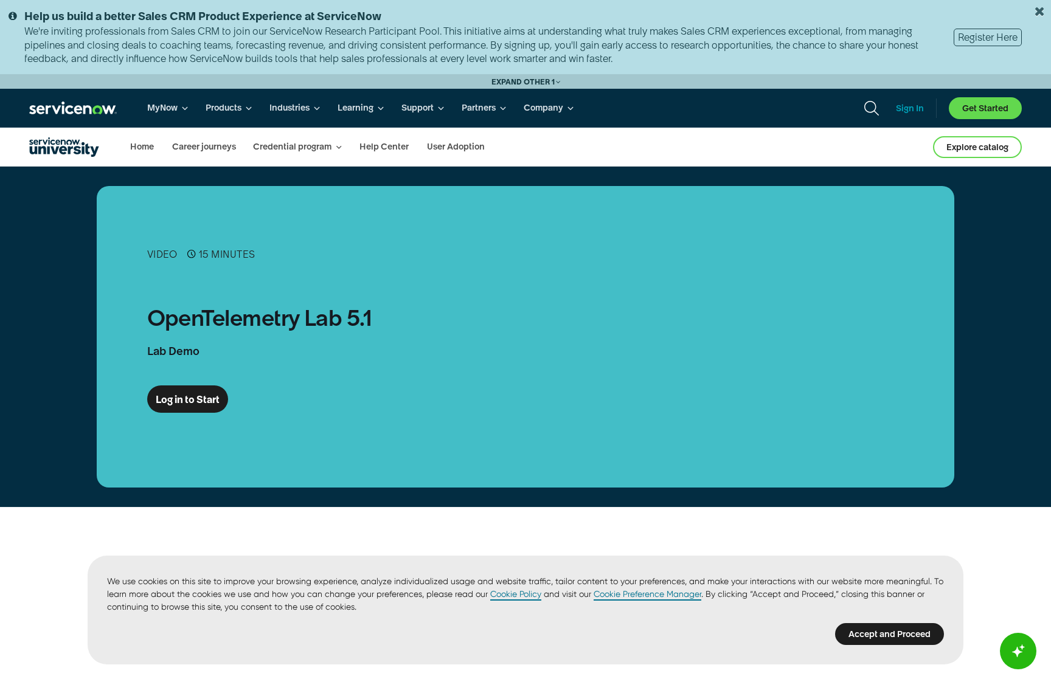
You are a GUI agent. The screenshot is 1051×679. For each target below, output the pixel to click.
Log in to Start (188, 399)
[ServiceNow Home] (73, 108)
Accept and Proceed (889, 634)
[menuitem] (168, 108)
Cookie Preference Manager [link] (647, 594)
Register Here (988, 37)
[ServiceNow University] (64, 147)
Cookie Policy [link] (515, 594)
